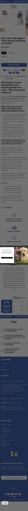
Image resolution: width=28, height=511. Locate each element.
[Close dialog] (27, 247)
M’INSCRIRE (7, 257)
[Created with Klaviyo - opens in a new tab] (14, 263)
